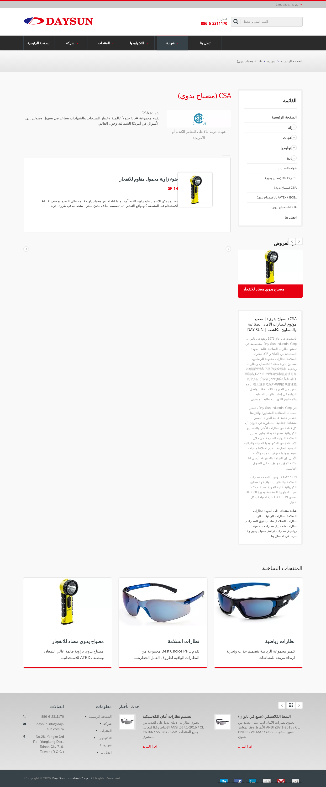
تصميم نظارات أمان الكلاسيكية (167, 716)
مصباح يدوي (258, 531)
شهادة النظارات (287, 168)
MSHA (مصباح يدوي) (284, 207)
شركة (70, 43)
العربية (295, 4)
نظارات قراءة (277, 531)
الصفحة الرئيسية (38, 43)
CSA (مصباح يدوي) (249, 61)
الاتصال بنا (277, 536)
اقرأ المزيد (150, 746)
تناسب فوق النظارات (260, 521)
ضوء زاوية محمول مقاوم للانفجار (149, 179)
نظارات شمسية (286, 526)
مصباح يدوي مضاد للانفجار (263, 289)
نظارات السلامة (286, 521)
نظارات (258, 516)
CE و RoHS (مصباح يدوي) (281, 178)
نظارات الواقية (275, 516)
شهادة (171, 43)
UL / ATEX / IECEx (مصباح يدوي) (277, 197)
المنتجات (104, 43)
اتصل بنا (205, 43)
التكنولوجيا (137, 43)
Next (291, 241)
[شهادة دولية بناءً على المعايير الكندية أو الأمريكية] (199, 119)
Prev (299, 241)
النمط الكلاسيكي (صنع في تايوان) (264, 716)
